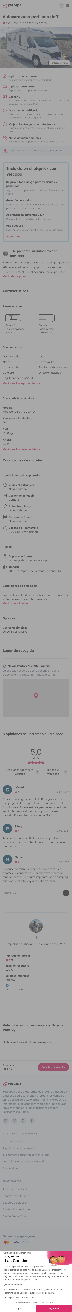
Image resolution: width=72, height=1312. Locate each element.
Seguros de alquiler (15, 1202)
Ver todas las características (22, 449)
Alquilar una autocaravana (19, 1148)
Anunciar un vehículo (15, 1189)
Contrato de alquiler (15, 1196)
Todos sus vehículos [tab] (56, 772)
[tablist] (36, 773)
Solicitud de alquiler (53, 1067)
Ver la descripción (15, 276)
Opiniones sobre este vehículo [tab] (22, 772)
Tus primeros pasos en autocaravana (26, 1154)
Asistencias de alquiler (17, 1209)
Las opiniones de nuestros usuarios (25, 1161)
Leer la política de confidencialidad (19, 1297)
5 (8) (8, 22)
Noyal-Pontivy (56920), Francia (29, 22)
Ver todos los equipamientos (22, 383)
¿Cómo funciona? (14, 1141)
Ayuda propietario (14, 1216)
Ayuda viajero (11, 1168)
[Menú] (64, 5)
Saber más (13, 236)
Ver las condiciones (15, 603)
